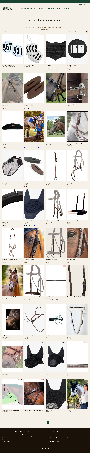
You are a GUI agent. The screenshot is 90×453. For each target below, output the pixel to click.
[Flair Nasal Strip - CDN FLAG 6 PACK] (56, 69)
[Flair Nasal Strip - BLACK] (48, 69)
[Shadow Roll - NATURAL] (3, 147)
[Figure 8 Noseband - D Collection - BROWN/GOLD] (68, 186)
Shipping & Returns (32, 436)
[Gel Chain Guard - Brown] (5, 225)
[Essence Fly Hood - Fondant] (31, 225)
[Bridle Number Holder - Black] (68, 69)
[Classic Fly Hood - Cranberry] (29, 147)
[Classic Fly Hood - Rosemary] (34, 147)
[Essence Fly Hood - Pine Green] (29, 225)
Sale (66, 8)
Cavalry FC (57, 8)
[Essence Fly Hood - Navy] (24, 225)
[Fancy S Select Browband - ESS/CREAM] (46, 301)
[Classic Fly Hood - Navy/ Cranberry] (33, 147)
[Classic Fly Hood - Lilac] (31, 147)
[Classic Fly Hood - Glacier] (28, 147)
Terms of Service (6, 441)
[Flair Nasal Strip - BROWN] (49, 69)
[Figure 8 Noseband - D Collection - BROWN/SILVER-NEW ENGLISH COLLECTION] (69, 186)
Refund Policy (5, 437)
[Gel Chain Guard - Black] (3, 225)
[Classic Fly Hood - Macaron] (36, 147)
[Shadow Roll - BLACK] (5, 147)
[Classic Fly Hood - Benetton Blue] (24, 147)
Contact (30, 438)
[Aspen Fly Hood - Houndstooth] (48, 414)
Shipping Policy (5, 439)
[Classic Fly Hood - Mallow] (39, 147)
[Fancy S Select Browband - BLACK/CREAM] (48, 301)
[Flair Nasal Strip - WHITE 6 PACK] (54, 69)
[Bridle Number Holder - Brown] (69, 69)
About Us (4, 432)
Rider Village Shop (44, 8)
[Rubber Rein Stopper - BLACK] (28, 108)
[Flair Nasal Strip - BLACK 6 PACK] (51, 69)
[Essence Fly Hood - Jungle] (33, 225)
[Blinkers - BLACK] (5, 108)
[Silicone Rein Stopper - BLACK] (26, 186)
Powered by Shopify (45, 448)
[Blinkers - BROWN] (3, 108)
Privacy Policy (5, 435)
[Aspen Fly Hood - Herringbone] (46, 414)
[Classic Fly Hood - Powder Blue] (38, 147)
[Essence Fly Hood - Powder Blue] (34, 225)
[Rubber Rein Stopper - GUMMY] (26, 108)
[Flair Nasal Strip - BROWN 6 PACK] (53, 69)
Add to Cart (12, 62)
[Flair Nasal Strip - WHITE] (46, 69)
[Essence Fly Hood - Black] (26, 225)
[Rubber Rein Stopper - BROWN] (24, 108)
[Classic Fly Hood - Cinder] (26, 147)
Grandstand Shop (27, 8)
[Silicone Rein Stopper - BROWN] (24, 186)
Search (3, 433)
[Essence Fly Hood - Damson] (28, 225)
